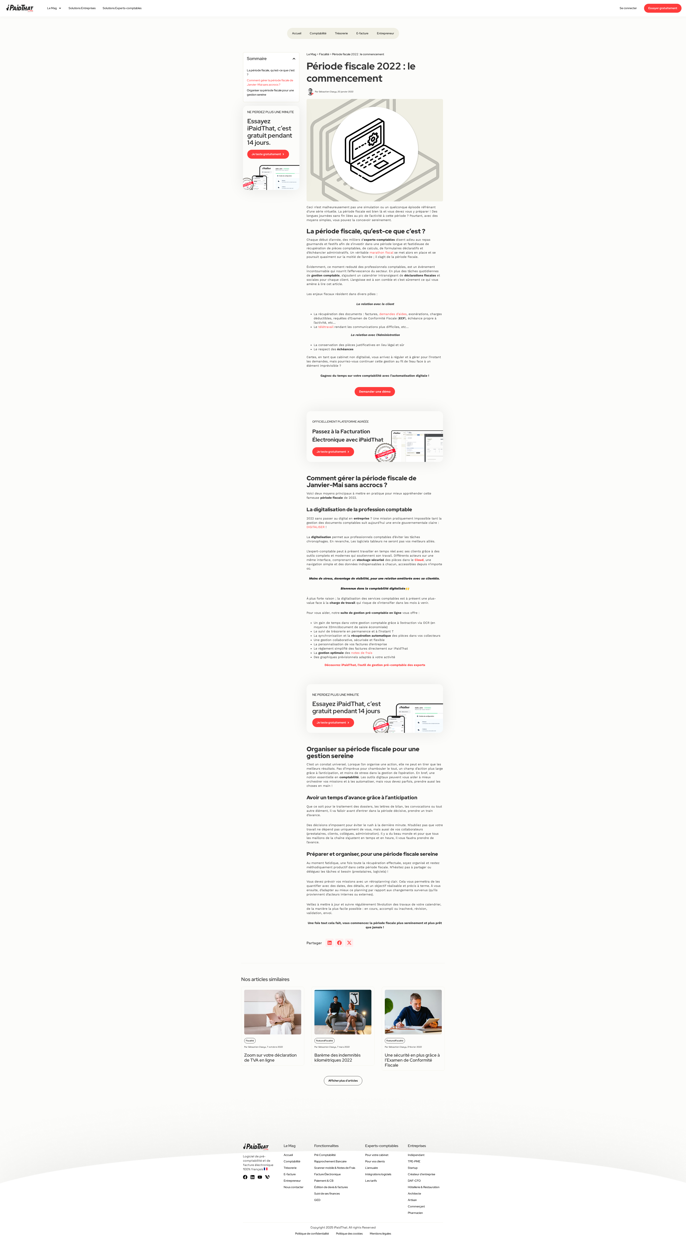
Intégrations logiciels (378, 1174)
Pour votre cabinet (376, 1155)
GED (317, 1200)
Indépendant (416, 1155)
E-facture (362, 33)
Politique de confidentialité (312, 1233)
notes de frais (361, 653)
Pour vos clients (375, 1161)
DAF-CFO (414, 1181)
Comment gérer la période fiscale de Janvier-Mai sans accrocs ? (270, 82)
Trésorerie (341, 33)
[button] (293, 58)
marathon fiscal (381, 252)
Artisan (412, 1200)
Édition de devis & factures (331, 1187)
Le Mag (52, 8)
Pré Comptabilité (325, 1155)
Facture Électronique (327, 1174)
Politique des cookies (349, 1233)
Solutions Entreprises (82, 8)
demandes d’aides (393, 314)
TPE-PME (414, 1161)
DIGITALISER (316, 527)
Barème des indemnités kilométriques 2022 (337, 1057)
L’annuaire (371, 1168)
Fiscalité (324, 54)
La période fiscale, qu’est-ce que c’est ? (271, 72)
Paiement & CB (324, 1181)
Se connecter (628, 8)
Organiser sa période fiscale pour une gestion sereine (270, 92)
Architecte (414, 1193)
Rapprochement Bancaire (330, 1161)
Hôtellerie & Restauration (423, 1187)
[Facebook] (245, 1177)
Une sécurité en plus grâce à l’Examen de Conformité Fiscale (412, 1060)
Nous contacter (294, 1187)
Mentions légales (380, 1233)
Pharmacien (415, 1213)
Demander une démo (375, 391)
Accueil (296, 33)
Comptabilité (318, 33)
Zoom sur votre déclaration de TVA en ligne (270, 1057)
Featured (320, 1040)
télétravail (325, 327)
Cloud (419, 560)
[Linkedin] (252, 1177)
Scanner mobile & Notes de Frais (334, 1168)
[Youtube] (260, 1177)
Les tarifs (371, 1181)
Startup (413, 1168)
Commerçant (416, 1206)
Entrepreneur (385, 33)
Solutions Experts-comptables (122, 8)
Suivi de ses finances (327, 1193)
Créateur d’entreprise (421, 1174)
